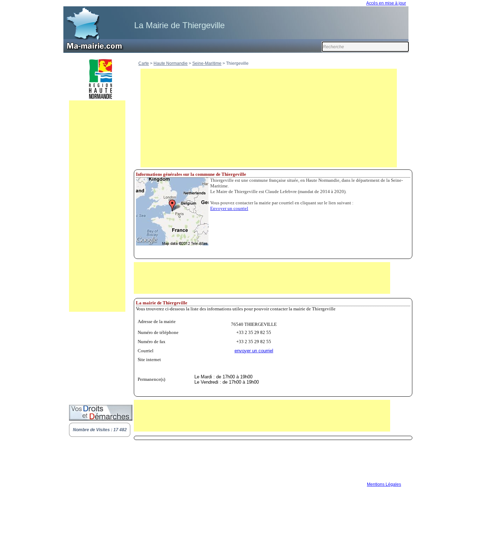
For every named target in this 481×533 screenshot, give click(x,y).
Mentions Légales (384, 484)
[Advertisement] (97, 206)
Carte (143, 63)
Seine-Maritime (206, 63)
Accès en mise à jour (386, 3)
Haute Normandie (171, 63)
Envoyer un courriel (229, 208)
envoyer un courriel (254, 350)
